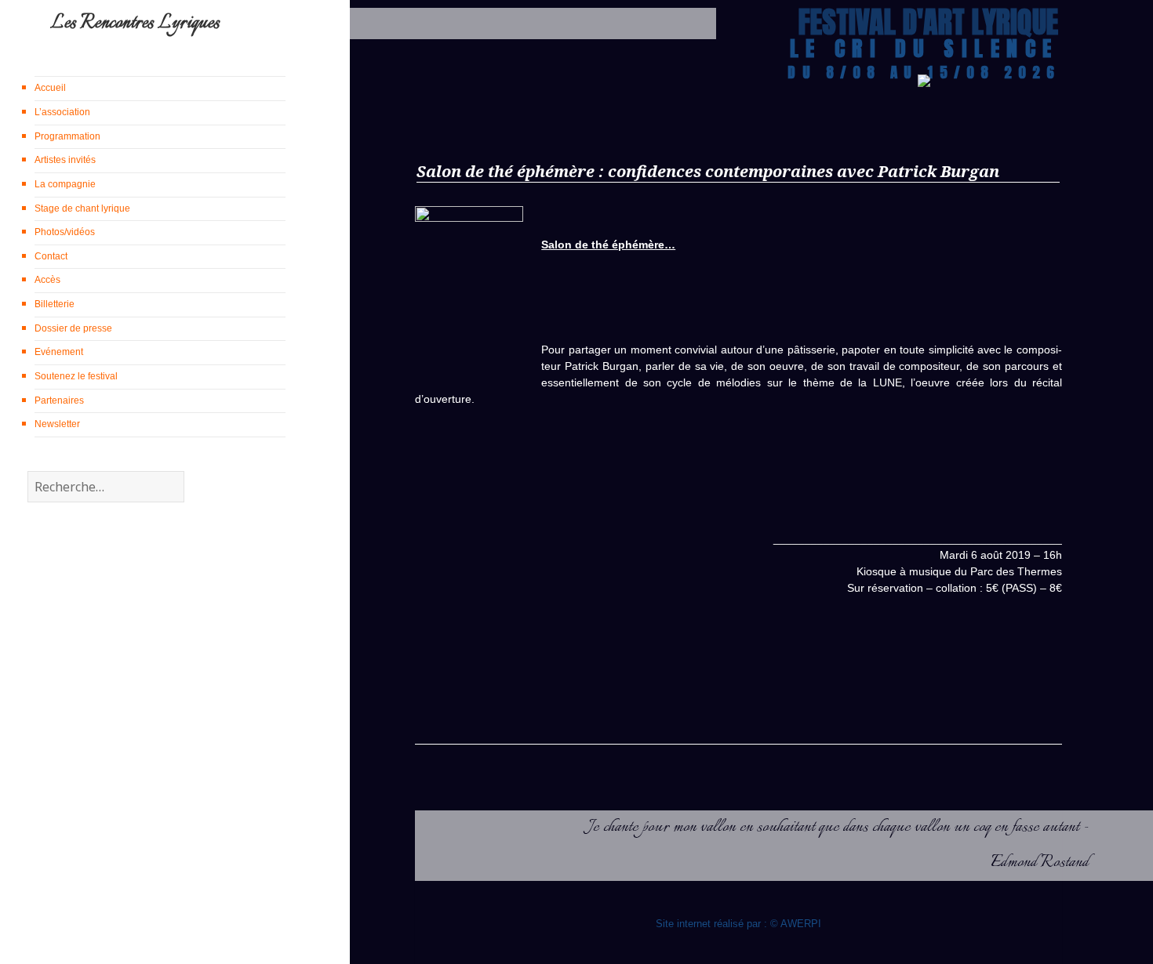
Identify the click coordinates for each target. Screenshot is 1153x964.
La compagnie (65, 184)
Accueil (50, 87)
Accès (47, 279)
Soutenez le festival (76, 376)
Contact (51, 256)
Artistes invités (65, 159)
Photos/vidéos (65, 232)
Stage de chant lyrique (82, 208)
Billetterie (55, 304)
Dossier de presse (73, 328)
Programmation (67, 136)
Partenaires (59, 400)
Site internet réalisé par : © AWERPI (738, 924)
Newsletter (57, 424)
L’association (62, 112)
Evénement (59, 351)
